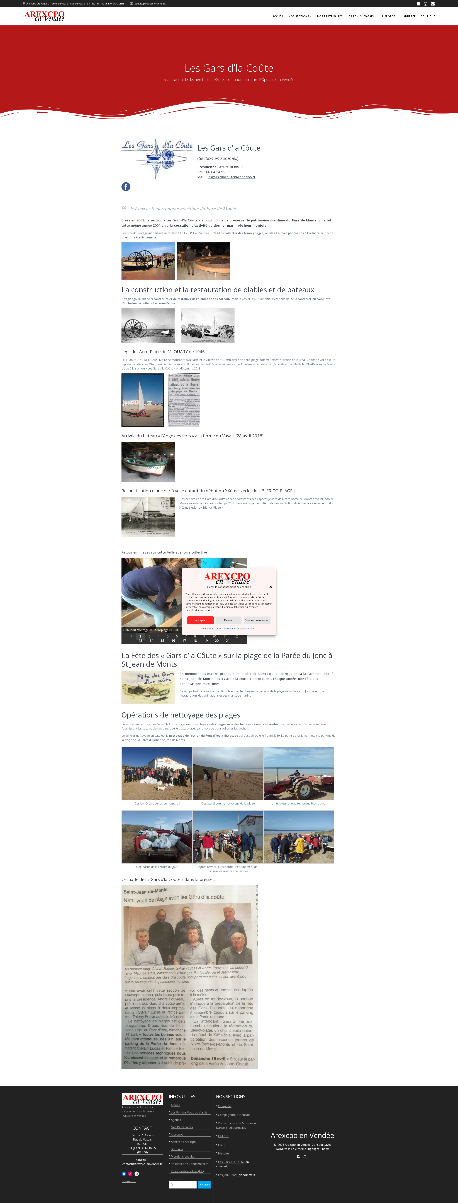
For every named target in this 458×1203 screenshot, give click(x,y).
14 (151, 640)
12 (236, 636)
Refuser (228, 620)
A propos (388, 16)
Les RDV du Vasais (360, 16)
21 (228, 640)
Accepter (200, 620)
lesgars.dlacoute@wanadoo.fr (231, 177)
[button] (270, 587)
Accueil (278, 16)
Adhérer (409, 16)
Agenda (176, 1120)
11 (225, 636)
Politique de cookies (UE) (187, 1171)
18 (195, 640)
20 (217, 640)
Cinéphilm (225, 1106)
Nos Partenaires (182, 1127)
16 (173, 640)
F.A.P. (221, 1145)
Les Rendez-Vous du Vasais (189, 1112)
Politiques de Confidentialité (189, 1164)
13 (140, 640)
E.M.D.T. (223, 1136)
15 (162, 640)
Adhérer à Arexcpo (183, 1142)
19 (206, 640)
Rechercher (176, 1178)
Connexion (129, 1181)
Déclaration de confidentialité (239, 628)
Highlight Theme (318, 1149)
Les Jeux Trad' (227, 1175)
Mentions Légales (183, 1156)
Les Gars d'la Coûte (231, 1162)
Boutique (428, 16)
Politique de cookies (212, 628)
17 (184, 640)
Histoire (223, 1153)
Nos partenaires (330, 16)
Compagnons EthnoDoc (234, 1115)
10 (214, 636)
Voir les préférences (257, 620)
